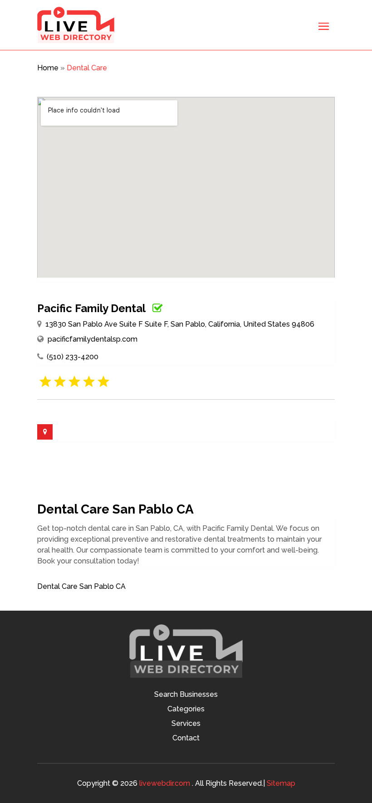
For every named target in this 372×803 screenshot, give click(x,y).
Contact (186, 738)
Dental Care (87, 68)
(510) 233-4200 (72, 357)
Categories (186, 709)
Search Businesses (186, 695)
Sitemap (281, 783)
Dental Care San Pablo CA (81, 586)
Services (186, 724)
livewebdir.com (164, 783)
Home (48, 68)
